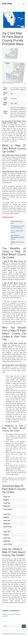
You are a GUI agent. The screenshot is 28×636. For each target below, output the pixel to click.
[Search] (24, 626)
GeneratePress (22, 633)
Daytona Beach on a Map (17, 222)
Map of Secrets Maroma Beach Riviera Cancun (17, 237)
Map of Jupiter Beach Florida (17, 231)
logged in (12, 614)
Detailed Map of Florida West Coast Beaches (17, 226)
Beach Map (7, 4)
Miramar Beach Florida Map (17, 242)
